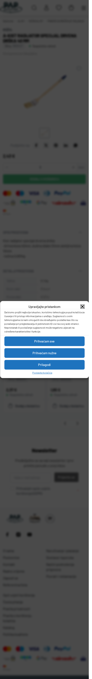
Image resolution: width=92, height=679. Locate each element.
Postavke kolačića (42, 372)
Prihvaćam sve (44, 341)
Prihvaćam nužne (44, 353)
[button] (82, 307)
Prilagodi (44, 365)
